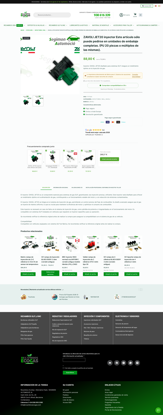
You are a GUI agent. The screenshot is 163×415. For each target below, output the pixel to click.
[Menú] (140, 15)
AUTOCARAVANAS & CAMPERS (147, 25)
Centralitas (118, 320)
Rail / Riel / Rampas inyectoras (93, 328)
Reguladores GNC (57, 337)
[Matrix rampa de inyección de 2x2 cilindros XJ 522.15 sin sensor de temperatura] (30, 244)
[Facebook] (117, 363)
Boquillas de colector (90, 335)
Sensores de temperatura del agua (126, 327)
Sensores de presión (121, 324)
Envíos (107, 390)
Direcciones (67, 397)
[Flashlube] (23, 297)
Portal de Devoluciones (113, 410)
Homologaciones (111, 400)
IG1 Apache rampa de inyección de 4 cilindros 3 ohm (132, 259)
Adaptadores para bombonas (30, 328)
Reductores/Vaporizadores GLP (62, 320)
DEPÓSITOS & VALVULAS (35, 25)
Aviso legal (109, 392)
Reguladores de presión (59, 333)
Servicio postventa (111, 397)
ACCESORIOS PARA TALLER (122, 25)
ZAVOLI (108, 99)
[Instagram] (123, 363)
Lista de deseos (68, 400)
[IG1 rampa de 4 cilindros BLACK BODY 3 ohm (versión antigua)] (113, 244)
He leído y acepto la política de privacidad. (79, 368)
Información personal (70, 392)
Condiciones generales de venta (116, 395)
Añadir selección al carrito (109, 159)
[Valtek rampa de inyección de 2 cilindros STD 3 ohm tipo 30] (92, 244)
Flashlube (31, 297)
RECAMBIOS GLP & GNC (57, 25)
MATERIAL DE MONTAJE (100, 25)
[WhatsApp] (130, 363)
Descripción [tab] (46, 187)
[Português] (156, 6)
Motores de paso (89, 331)
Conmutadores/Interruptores (124, 331)
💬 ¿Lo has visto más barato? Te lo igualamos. (96, 81)
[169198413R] (86, 297)
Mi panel (66, 390)
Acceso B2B (147, 6)
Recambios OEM (13, 25)
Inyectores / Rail (98, 99)
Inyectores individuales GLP (92, 320)
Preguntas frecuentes (112, 402)
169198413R (94, 297)
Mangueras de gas (26, 331)
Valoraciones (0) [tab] (77, 187)
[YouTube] (137, 363)
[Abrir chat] (158, 410)
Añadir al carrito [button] (28, 274)
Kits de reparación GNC (59, 340)
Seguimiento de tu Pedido (114, 407)
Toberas (86, 339)
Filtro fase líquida (26, 339)
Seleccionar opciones (50, 273)
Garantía (108, 405)
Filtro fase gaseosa (27, 335)
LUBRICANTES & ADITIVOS (79, 25)
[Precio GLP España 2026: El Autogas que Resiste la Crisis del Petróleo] (54, 297)
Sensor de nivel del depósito (124, 335)
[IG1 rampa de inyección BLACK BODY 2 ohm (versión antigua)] (50, 244)
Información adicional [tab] (60, 187)
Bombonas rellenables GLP (29, 320)
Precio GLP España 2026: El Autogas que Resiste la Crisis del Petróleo (69, 297)
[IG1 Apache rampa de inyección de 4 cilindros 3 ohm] (133, 244)
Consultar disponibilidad (136, 75)
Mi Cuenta (127, 15)
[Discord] (110, 363)
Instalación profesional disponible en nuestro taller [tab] (103, 187)
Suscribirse (70, 372)
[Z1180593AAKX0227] (117, 297)
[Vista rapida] (35, 242)
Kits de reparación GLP (59, 329)
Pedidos (66, 395)
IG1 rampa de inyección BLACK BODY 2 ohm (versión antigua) (50, 259)
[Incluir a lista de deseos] (35, 238)
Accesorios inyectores (91, 324)
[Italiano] (159, 6)
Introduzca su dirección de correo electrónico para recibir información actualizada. (81, 355)
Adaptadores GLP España (29, 324)
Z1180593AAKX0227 (129, 297)
